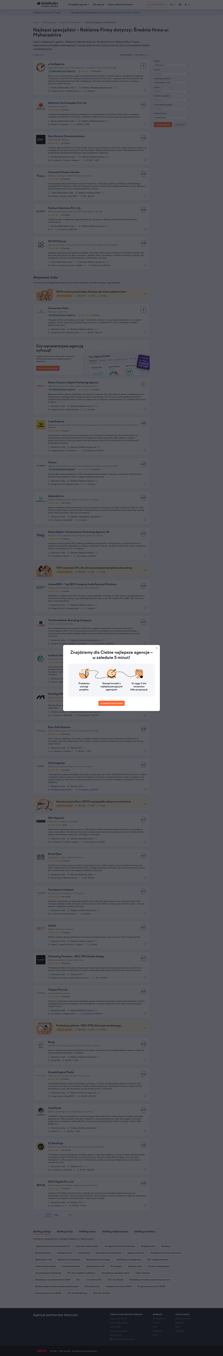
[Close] (157, 648)
